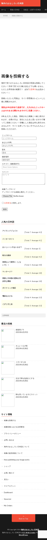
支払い (6, 479)
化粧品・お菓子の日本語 (32, 10)
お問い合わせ (9, 440)
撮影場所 (5, 157)
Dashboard (8, 492)
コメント (5, 172)
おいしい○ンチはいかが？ (12, 247)
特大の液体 (6, 255)
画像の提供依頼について (13, 453)
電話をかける (7, 296)
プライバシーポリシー (12, 433)
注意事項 (32, 89)
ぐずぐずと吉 (7, 304)
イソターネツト (8, 239)
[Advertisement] (23, 43)
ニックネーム (7, 135)
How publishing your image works (17, 460)
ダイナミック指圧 (9, 288)
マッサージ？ (7, 271)
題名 (3, 150)
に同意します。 (13, 203)
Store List (7, 499)
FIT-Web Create (28, 533)
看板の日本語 (14, 10)
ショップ (7, 466)
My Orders (8, 506)
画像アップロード (9, 189)
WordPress (23, 535)
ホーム (3, 10)
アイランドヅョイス (10, 231)
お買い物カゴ (9, 473)
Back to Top (23, 519)
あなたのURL (7, 142)
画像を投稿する (10, 420)
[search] (44, 315)
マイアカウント (10, 486)
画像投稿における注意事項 (14, 427)
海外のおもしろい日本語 (30, 530)
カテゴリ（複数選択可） (11, 164)
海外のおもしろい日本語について (16, 447)
